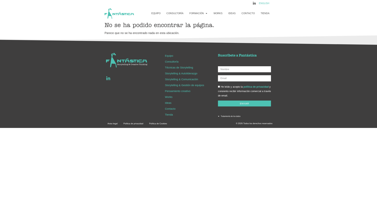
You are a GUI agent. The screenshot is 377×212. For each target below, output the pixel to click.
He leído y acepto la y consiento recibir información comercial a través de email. (244, 91)
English (264, 3)
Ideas (232, 13)
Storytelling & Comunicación (181, 79)
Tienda (265, 13)
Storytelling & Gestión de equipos (184, 85)
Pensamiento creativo (177, 91)
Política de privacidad (133, 123)
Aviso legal (113, 123)
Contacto (248, 13)
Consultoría (174, 13)
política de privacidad (256, 86)
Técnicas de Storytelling (179, 67)
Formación (196, 13)
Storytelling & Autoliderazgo (181, 73)
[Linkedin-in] (108, 78)
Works (218, 13)
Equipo (156, 13)
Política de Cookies (158, 123)
